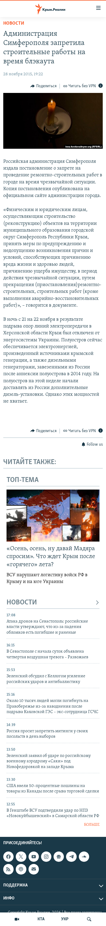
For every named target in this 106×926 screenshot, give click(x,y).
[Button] (43, 86)
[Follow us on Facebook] (8, 856)
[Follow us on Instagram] (46, 856)
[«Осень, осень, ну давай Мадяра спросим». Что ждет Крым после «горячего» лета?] (53, 516)
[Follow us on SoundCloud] (84, 856)
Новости (13, 23)
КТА (41, 919)
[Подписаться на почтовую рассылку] (34, 869)
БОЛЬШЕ (91, 825)
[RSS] (8, 869)
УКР (64, 919)
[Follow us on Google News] (59, 856)
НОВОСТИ (22, 602)
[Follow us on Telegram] (71, 856)
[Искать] (89, 919)
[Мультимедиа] (17, 919)
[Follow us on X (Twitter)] (21, 856)
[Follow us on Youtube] (34, 856)
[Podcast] (21, 869)
